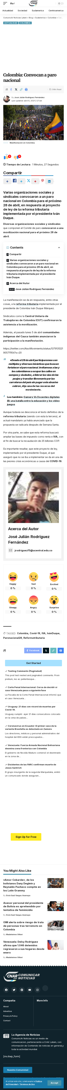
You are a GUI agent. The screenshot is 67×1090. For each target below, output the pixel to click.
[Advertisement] (33, 48)
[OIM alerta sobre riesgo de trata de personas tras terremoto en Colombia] (55, 925)
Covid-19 (35, 633)
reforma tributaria (27, 304)
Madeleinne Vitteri (14, 934)
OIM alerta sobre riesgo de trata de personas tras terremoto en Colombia (23, 926)
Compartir (15, 254)
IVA (44, 633)
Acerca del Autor (20, 283)
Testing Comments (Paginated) (25, 671)
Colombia (25, 23)
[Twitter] (14, 990)
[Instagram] (37, 990)
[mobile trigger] (6, 3)
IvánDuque (53, 633)
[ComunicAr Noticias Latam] (33, 3)
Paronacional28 (12, 637)
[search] (52, 3)
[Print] (26, 89)
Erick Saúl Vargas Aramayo (18, 895)
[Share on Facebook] (11, 89)
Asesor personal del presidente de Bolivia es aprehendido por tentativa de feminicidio (23, 906)
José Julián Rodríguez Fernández (29, 97)
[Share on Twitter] (16, 89)
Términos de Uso (27, 1084)
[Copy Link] (21, 89)
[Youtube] (30, 990)
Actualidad (10, 23)
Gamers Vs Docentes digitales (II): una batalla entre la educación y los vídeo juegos (33, 400)
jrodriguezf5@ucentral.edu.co (33, 550)
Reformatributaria (34, 637)
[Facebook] (6, 990)
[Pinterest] (22, 990)
